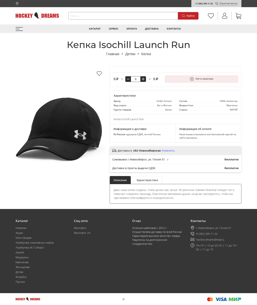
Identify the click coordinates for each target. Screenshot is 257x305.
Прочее (20, 282)
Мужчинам (22, 262)
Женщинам (22, 267)
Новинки (21, 228)
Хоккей (20, 252)
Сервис (113, 28)
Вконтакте (80, 228)
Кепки (146, 54)
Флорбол (21, 277)
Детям (130, 54)
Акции (19, 233)
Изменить (168, 150)
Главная (112, 54)
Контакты (174, 28)
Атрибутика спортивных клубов (35, 242)
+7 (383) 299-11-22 (204, 3)
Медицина (22, 257)
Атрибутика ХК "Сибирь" (30, 247)
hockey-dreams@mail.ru (210, 239)
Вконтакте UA (82, 233)
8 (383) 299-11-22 (207, 234)
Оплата (131, 28)
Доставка (152, 28)
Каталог (95, 28)
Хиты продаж (23, 237)
